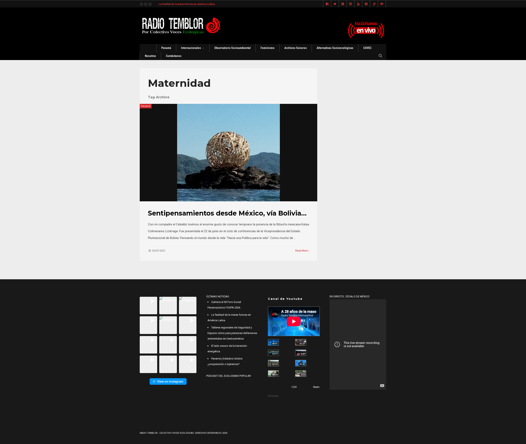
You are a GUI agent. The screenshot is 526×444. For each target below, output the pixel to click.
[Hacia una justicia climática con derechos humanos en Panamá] (273, 363)
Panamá (166, 48)
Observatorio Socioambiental (232, 48)
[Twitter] (335, 4)
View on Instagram (170, 381)
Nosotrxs (150, 56)
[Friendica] (343, 4)
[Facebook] (327, 4)
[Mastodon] (382, 4)
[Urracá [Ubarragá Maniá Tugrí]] (300, 363)
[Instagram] (350, 4)
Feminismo (268, 48)
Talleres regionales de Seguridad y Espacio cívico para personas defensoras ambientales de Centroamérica (232, 333)
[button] (148, 305)
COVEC (367, 48)
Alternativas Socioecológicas (335, 48)
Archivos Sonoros (295, 48)
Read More (301, 250)
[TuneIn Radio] (374, 4)
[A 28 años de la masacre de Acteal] (273, 342)
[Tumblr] (366, 4)
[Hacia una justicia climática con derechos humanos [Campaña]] (300, 353)
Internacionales (191, 48)
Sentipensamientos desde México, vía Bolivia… (227, 213)
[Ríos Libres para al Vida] (273, 353)
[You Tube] (358, 4)
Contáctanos (173, 56)
